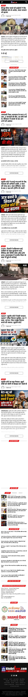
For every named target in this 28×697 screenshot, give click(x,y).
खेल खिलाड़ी (22, 680)
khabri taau (8, 16)
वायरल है (16, 682)
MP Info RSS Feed (15, 581)
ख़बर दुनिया (7, 680)
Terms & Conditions (9, 684)
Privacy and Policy (20, 684)
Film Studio (7, 682)
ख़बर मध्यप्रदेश (16, 679)
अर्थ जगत (12, 682)
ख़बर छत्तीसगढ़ (22, 679)
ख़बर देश (10, 679)
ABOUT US (5, 679)
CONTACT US (22, 682)
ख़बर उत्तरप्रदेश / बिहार (14, 680)
